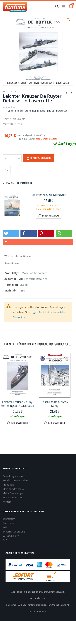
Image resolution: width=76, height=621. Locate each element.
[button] (68, 22)
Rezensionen (11, 263)
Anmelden (8, 484)
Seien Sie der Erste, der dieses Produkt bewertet (37, 110)
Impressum (9, 518)
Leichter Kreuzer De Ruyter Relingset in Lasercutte (17, 403)
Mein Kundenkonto (13, 489)
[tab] (38, 256)
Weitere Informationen (17, 256)
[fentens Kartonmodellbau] (15, 6)
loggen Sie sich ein (40, 312)
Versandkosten (11, 536)
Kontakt (7, 501)
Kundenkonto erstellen (15, 480)
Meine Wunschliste (13, 497)
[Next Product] (71, 92)
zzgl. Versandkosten (47, 138)
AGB (5, 527)
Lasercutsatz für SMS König (55, 403)
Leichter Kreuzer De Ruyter (49, 194)
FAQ (5, 540)
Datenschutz (9, 523)
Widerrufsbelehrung (14, 531)
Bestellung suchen (13, 476)
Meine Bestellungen (13, 493)
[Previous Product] (67, 92)
